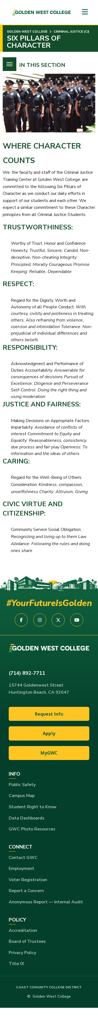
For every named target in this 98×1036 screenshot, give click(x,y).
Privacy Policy (22, 953)
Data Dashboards (26, 818)
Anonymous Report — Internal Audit (46, 902)
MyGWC (49, 753)
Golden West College (27, 31)
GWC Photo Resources (32, 829)
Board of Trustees (27, 941)
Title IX (16, 964)
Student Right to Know (33, 807)
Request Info (49, 714)
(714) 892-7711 (27, 673)
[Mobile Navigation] (85, 12)
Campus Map (22, 796)
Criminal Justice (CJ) (71, 31)
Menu (9, 64)
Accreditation (23, 930)
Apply (49, 733)
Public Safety (22, 785)
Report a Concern (26, 891)
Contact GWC (23, 858)
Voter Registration (28, 880)
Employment (21, 869)
